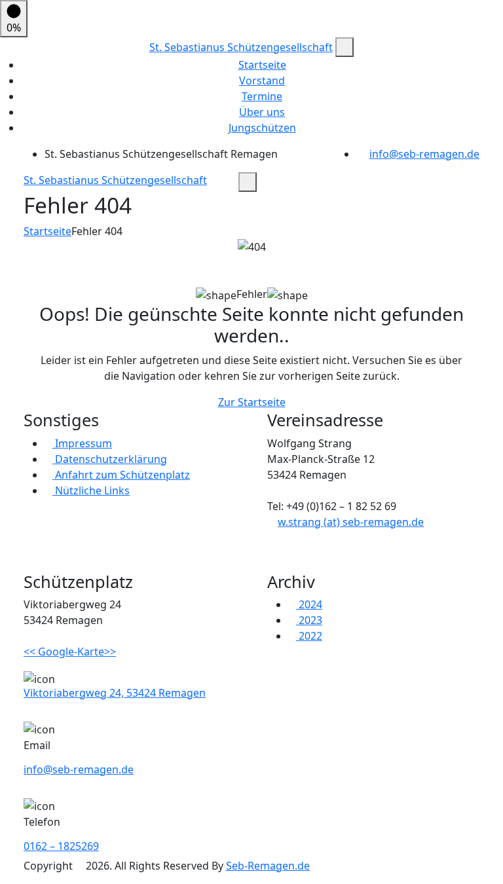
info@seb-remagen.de (424, 154)
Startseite (262, 65)
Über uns (262, 112)
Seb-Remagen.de (268, 865)
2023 (309, 620)
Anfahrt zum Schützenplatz (121, 475)
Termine (262, 96)
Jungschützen (262, 127)
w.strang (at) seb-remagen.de (351, 522)
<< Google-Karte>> (70, 651)
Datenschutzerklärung (109, 459)
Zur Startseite (252, 402)
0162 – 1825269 (61, 846)
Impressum (82, 443)
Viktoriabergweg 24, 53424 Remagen (115, 693)
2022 (309, 636)
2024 (309, 604)
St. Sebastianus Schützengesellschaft (241, 47)
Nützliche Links (91, 490)
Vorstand (262, 80)
